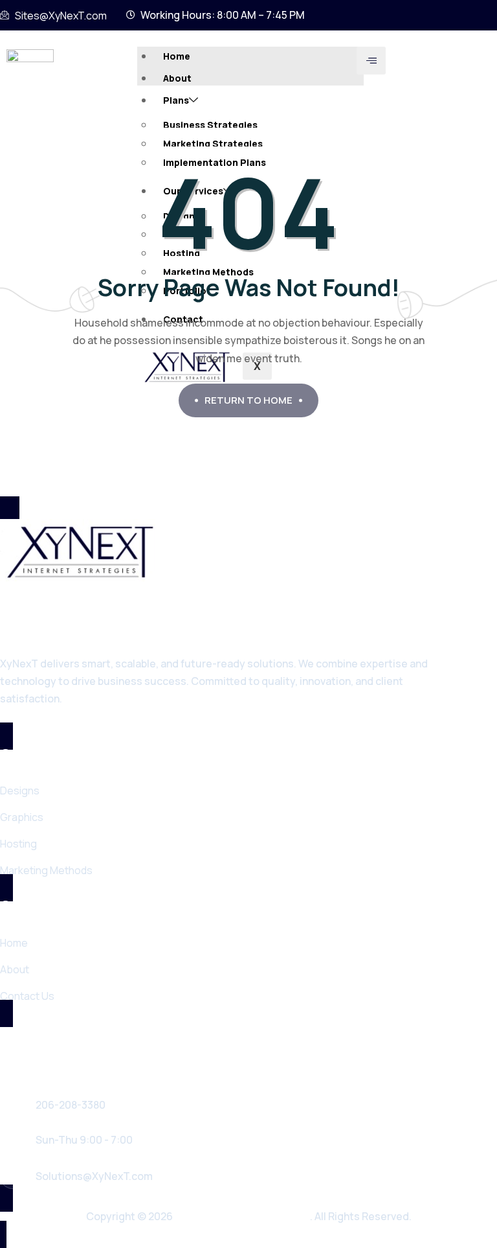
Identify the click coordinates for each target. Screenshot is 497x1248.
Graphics (21, 817)
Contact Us (27, 996)
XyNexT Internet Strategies (242, 1216)
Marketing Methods (46, 870)
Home (176, 56)
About (177, 78)
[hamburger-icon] (371, 61)
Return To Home (248, 400)
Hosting (18, 844)
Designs (19, 790)
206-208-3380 (70, 1105)
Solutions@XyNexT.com (94, 1176)
